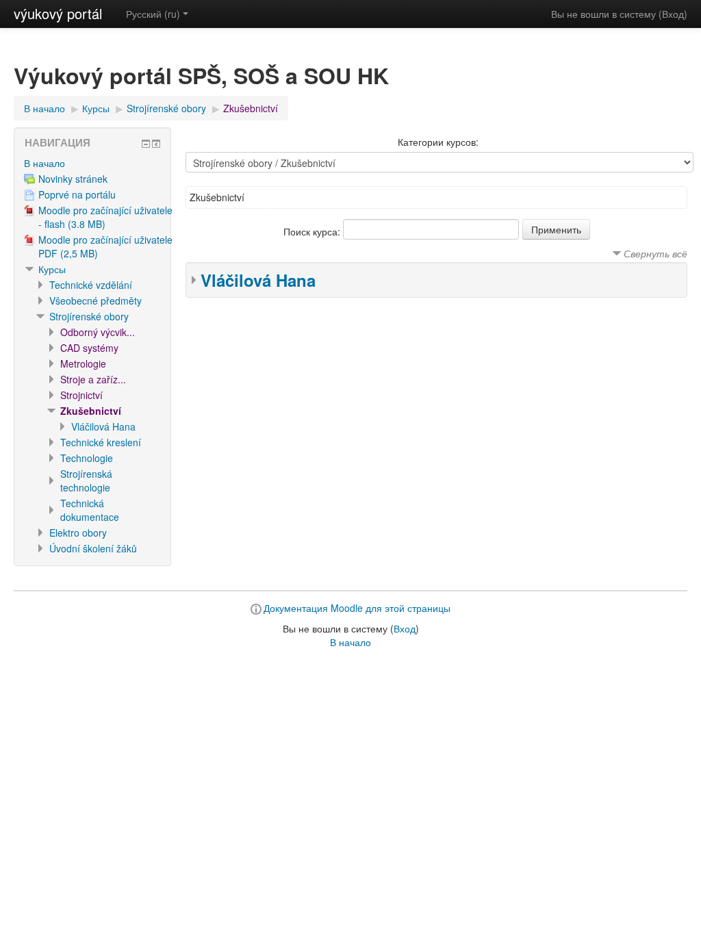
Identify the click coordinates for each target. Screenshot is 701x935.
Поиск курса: (313, 231)
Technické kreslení (100, 442)
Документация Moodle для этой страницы (357, 608)
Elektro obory (78, 532)
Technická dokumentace (89, 510)
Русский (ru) (153, 14)
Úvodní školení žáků (93, 548)
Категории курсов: (438, 142)
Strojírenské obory (166, 108)
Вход (673, 14)
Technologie (86, 458)
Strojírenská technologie (86, 480)
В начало (44, 108)
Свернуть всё (655, 253)
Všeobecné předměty (95, 300)
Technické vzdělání (90, 285)
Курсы (96, 108)
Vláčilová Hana (258, 280)
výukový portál (58, 13)
